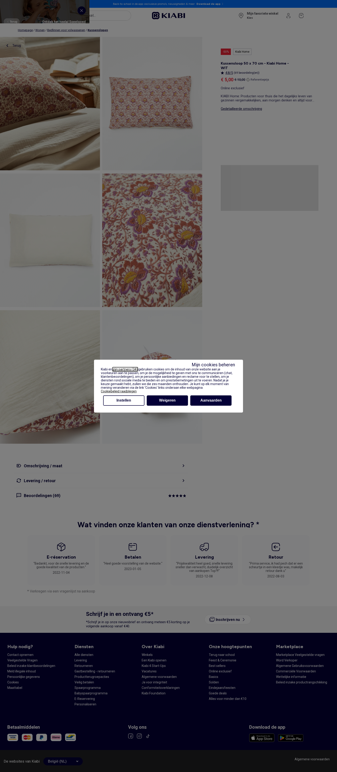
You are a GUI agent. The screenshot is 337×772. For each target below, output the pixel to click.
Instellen (123, 400)
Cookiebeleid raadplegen (119, 391)
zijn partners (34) (125, 369)
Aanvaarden (211, 400)
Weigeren (167, 400)
